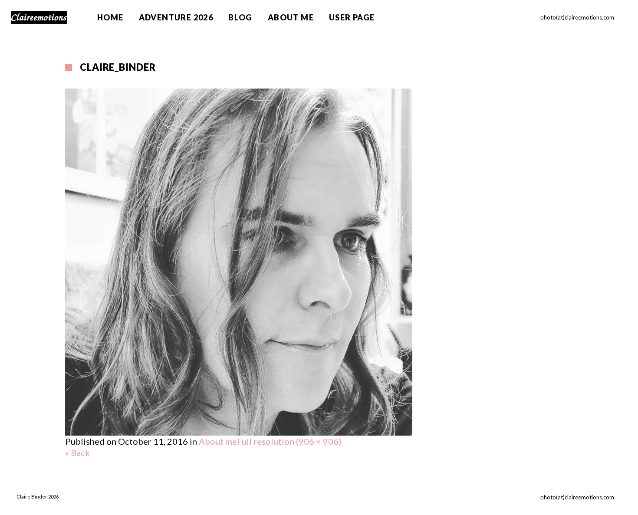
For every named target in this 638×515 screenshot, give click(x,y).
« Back (77, 452)
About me (218, 441)
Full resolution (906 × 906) (289, 441)
